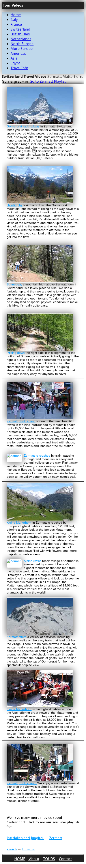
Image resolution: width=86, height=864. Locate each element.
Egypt (15, 63)
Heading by (14, 205)
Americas (18, 53)
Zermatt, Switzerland (21, 421)
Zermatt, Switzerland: (22, 783)
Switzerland (20, 29)
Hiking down (16, 352)
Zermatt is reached (37, 455)
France (16, 24)
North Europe (22, 43)
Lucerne (28, 849)
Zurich (12, 849)
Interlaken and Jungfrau (25, 838)
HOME (19, 858)
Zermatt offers (16, 637)
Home (16, 14)
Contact (65, 858)
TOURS (49, 858)
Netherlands (21, 38)
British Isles (20, 34)
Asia (14, 58)
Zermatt (55, 838)
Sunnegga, (14, 284)
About (33, 858)
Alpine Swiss (32, 561)
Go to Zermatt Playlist (48, 81)
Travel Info (19, 67)
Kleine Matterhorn (19, 522)
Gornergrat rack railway (23, 126)
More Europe (22, 48)
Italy (14, 19)
